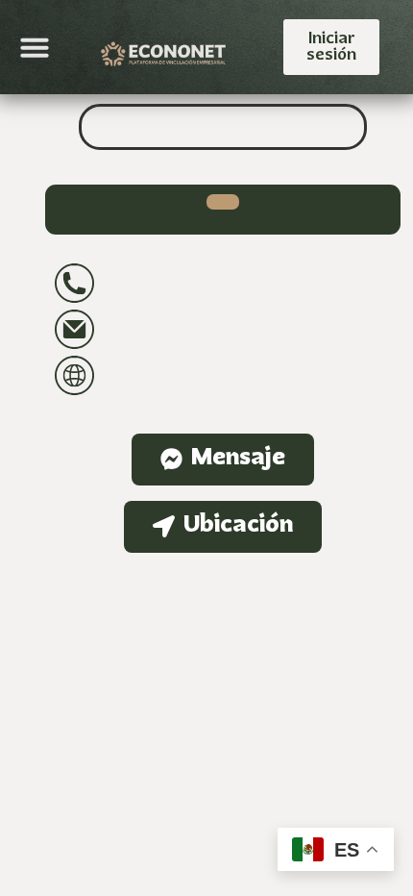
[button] (35, 47)
